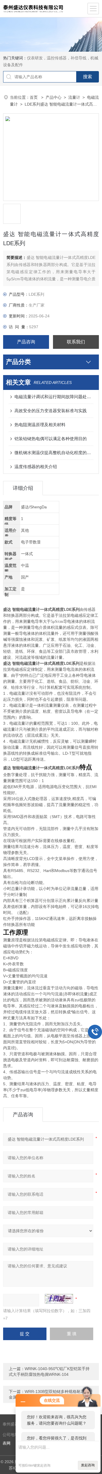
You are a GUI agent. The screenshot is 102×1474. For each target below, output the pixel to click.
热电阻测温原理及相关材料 (39, 424)
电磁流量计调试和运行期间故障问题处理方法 (53, 396)
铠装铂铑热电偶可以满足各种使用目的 (50, 438)
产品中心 (53, 97)
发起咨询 (88, 1465)
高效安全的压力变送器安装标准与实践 (50, 410)
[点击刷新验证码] (59, 1299)
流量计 (74, 97)
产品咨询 (26, 341)
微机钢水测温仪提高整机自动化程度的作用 (53, 452)
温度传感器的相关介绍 (35, 466)
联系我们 (76, 341)
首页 (34, 97)
